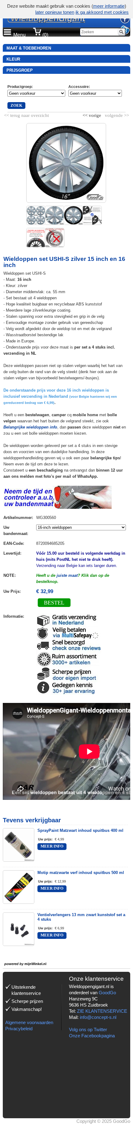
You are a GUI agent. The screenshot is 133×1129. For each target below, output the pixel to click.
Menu (19, 35)
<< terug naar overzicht (26, 114)
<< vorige (92, 114)
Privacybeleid (18, 1028)
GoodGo (107, 992)
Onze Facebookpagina (92, 1035)
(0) (44, 35)
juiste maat (67, 575)
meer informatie (109, 6)
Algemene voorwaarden (29, 1022)
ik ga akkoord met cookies (102, 12)
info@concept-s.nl (98, 1017)
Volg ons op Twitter (88, 1029)
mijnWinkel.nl (35, 964)
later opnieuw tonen (54, 12)
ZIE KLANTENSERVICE (102, 1011)
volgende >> (116, 114)
